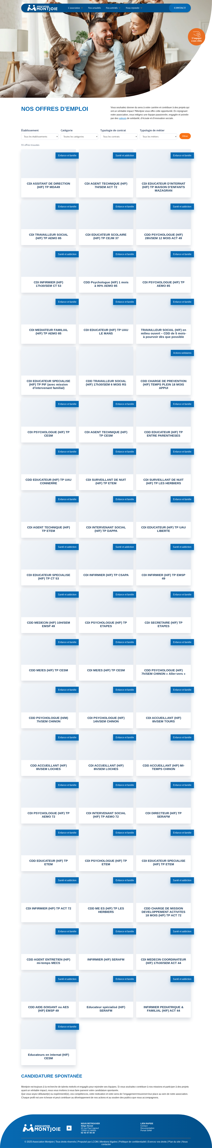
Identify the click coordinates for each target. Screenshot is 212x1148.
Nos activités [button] (112, 8)
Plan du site (174, 1141)
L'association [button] (74, 8)
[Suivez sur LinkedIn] (69, 1128)
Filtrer (185, 136)
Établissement (30, 130)
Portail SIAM (146, 1130)
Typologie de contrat (113, 130)
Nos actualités (94, 8)
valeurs (122, 118)
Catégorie (67, 130)
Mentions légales (108, 1141)
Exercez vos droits (157, 1141)
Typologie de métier (152, 130)
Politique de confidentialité (132, 1141)
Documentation (147, 1128)
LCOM (94, 1141)
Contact (180, 8)
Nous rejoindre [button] (132, 8)
